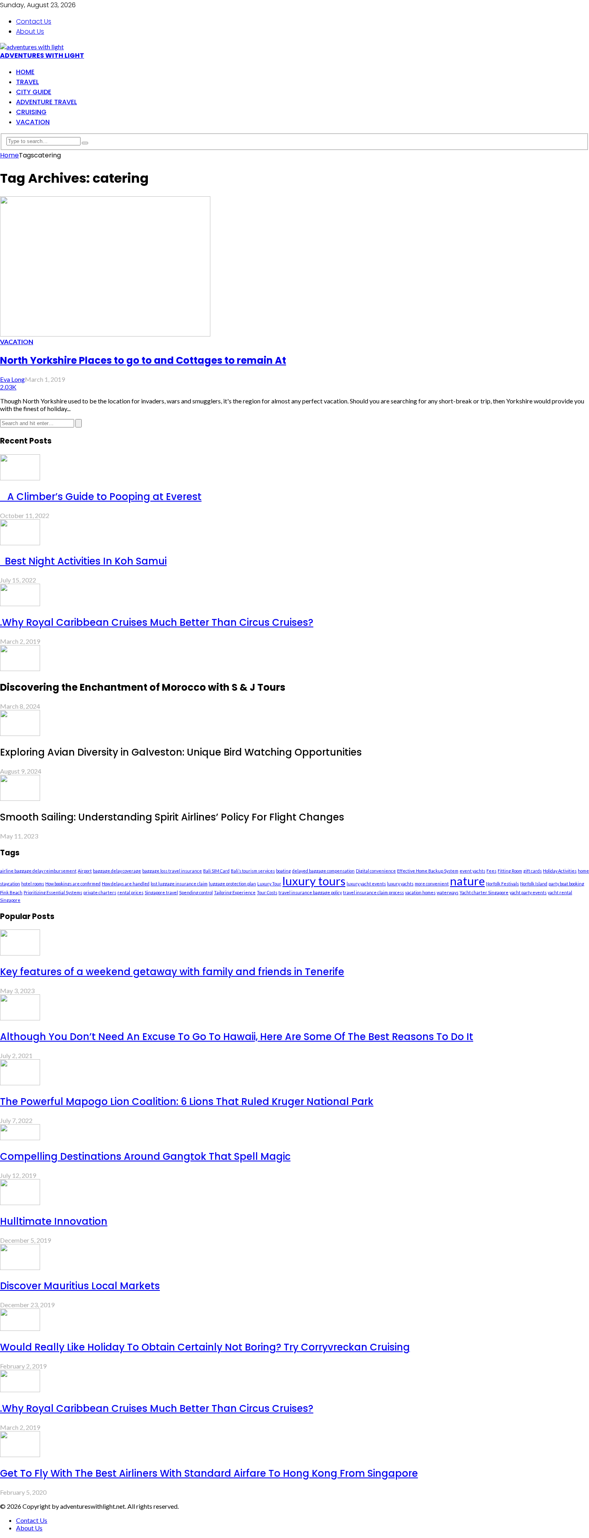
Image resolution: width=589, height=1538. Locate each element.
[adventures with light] (32, 46)
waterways (447, 892)
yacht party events (528, 892)
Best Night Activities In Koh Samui (83, 561)
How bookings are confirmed (73, 883)
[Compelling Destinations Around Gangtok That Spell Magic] (20, 1137)
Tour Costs (267, 892)
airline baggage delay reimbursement (38, 870)
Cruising (31, 112)
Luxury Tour (269, 883)
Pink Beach (11, 892)
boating (283, 870)
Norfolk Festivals (502, 883)
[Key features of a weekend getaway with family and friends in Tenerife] (20, 953)
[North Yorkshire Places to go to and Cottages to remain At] (105, 334)
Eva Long (12, 379)
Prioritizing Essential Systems (53, 892)
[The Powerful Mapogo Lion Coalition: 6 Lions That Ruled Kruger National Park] (20, 1082)
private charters (99, 892)
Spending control (196, 892)
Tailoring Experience (235, 892)
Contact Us (33, 21)
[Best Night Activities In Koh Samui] (20, 542)
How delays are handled (125, 883)
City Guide (33, 92)
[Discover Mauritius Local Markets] (20, 1267)
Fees (491, 870)
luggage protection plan (232, 883)
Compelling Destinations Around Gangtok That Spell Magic (145, 1156)
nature (467, 881)
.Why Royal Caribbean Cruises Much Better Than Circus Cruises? (156, 622)
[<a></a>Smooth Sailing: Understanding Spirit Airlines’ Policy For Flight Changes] (20, 798)
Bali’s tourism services (253, 870)
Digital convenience (376, 870)
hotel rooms (32, 883)
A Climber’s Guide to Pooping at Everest (101, 496)
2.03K (8, 387)
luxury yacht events (366, 883)
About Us (30, 31)
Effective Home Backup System (427, 870)
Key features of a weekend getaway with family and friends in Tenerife (172, 971)
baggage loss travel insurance (172, 870)
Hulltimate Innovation (53, 1221)
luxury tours (313, 881)
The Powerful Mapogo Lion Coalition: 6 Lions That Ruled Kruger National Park (186, 1101)
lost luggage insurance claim (179, 883)
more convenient (432, 883)
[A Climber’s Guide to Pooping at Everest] (20, 478)
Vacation (33, 122)
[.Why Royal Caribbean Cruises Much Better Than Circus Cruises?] (20, 603)
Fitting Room (510, 870)
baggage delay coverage (117, 870)
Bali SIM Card (216, 870)
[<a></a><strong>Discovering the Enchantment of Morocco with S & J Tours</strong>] (20, 668)
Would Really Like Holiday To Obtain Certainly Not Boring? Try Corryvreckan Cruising (205, 1347)
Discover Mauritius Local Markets (80, 1285)
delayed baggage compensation (323, 870)
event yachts (472, 870)
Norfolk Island (533, 883)
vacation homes (420, 892)
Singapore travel (161, 892)
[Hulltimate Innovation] (20, 1202)
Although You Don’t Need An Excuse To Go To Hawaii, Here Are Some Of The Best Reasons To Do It (236, 1036)
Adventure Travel (46, 102)
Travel (27, 82)
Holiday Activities (560, 870)
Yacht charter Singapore (484, 892)
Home (25, 72)
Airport (85, 870)
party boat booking (566, 883)
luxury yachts (400, 883)
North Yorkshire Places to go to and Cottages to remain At (143, 360)
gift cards (532, 870)
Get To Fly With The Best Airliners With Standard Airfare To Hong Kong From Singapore (209, 1473)
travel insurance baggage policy (310, 892)
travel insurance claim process (373, 892)
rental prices (130, 892)
